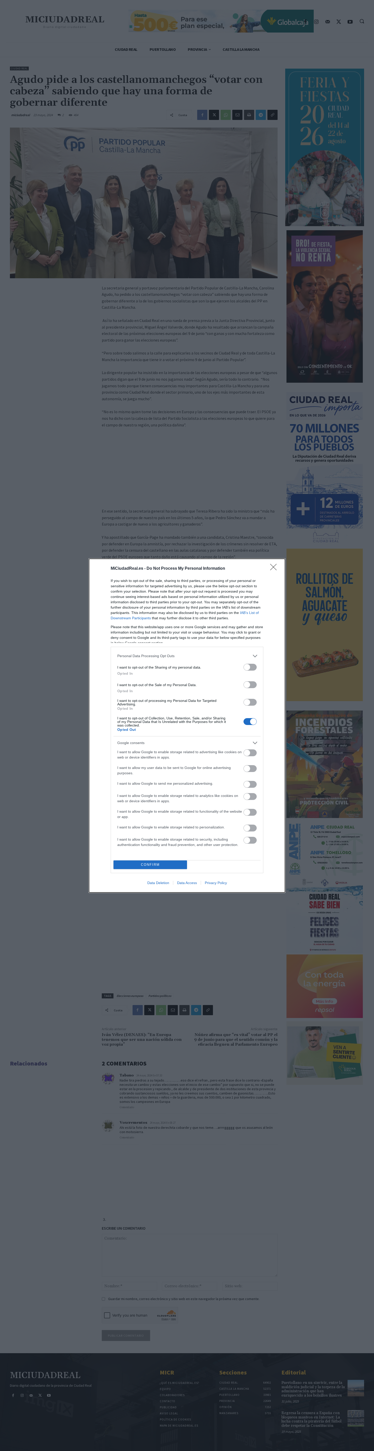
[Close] (275, 569)
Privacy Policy (216, 883)
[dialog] (187, 725)
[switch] (250, 667)
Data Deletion (158, 883)
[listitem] (187, 656)
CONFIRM (150, 865)
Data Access (187, 883)
